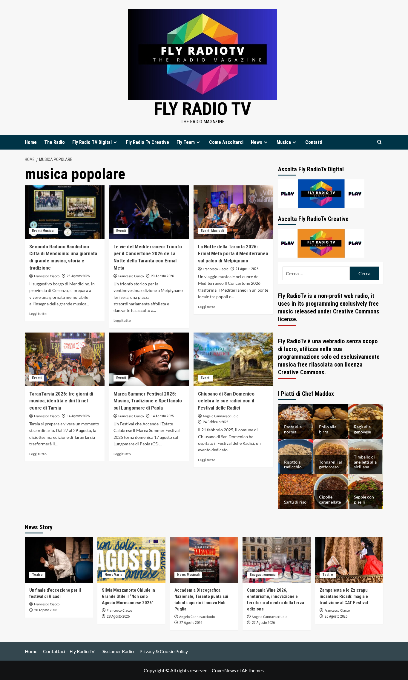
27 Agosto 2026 (191, 623)
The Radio (54, 142)
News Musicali (188, 575)
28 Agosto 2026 (45, 610)
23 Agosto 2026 (162, 276)
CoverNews (224, 670)
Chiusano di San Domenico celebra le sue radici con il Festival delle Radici (226, 401)
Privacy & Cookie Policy (163, 651)
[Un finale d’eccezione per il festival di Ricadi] (59, 560)
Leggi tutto (38, 313)
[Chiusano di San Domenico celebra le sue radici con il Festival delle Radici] (233, 359)
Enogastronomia (262, 575)
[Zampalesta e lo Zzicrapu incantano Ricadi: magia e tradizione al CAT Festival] (349, 560)
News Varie (113, 575)
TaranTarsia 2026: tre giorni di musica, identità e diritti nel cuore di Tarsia (61, 401)
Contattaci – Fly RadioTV (69, 651)
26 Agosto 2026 (336, 616)
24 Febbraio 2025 (215, 422)
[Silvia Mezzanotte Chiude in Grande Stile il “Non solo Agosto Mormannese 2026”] (131, 560)
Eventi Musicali (43, 231)
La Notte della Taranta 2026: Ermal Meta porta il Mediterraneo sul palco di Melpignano (233, 254)
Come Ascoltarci (226, 142)
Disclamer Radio (117, 651)
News (256, 142)
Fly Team (186, 142)
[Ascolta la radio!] (321, 193)
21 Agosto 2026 (247, 269)
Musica (284, 142)
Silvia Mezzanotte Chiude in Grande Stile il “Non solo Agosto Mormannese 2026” (128, 596)
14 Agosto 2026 (78, 416)
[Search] (379, 142)
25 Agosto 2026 (78, 276)
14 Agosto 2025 (162, 416)
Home (31, 142)
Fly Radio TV (202, 108)
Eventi (121, 231)
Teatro (37, 575)
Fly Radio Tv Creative (147, 142)
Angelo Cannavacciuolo (221, 416)
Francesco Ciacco (47, 276)
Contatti (313, 142)
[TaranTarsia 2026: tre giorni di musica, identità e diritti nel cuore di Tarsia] (65, 359)
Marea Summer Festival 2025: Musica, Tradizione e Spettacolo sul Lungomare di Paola (147, 401)
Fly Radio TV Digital (92, 142)
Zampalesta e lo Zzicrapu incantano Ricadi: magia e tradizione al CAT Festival (344, 596)
